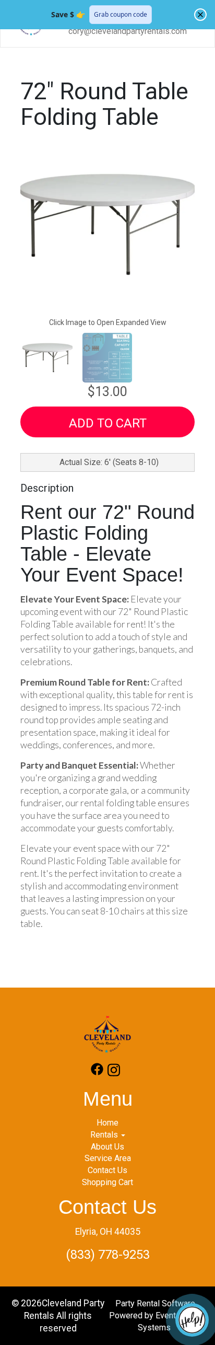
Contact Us (107, 1170)
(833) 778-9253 (108, 1254)
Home (107, 1123)
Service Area (108, 1158)
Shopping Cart (107, 1182)
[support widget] (192, 1320)
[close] (200, 14)
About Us (107, 1147)
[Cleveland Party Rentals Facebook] (97, 1072)
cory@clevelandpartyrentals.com (127, 31)
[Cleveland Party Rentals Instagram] (114, 1072)
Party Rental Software (155, 1303)
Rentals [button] (105, 1135)
